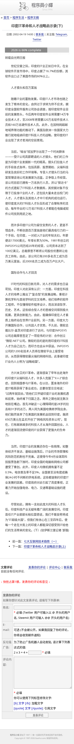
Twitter (37, 39)
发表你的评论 (37, 567)
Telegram (61, 34)
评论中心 (54, 567)
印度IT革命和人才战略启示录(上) (45, 546)
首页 (6, 17)
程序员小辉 (14, 735)
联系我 (40, 34)
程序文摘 (33, 17)
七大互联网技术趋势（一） (41, 541)
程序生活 (18, 17)
